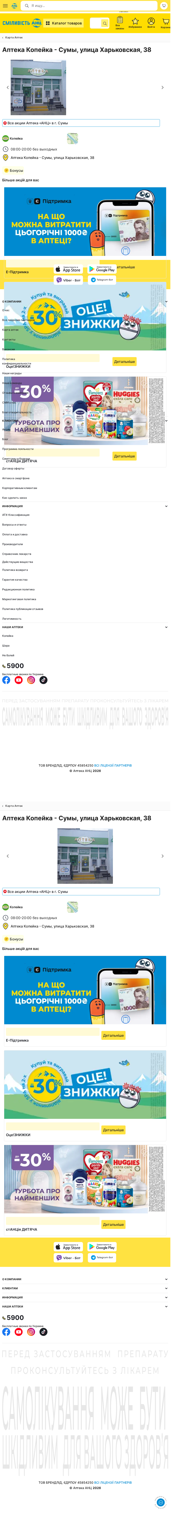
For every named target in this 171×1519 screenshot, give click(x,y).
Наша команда (12, 383)
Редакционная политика (18, 589)
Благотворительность (17, 412)
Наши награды (12, 373)
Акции (6, 429)
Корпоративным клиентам (19, 488)
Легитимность (12, 618)
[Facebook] (6, 680)
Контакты (8, 339)
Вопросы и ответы (14, 524)
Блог (5, 439)
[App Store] (68, 269)
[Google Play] (102, 269)
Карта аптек (10, 329)
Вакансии (8, 349)
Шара (6, 645)
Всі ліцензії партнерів (113, 765)
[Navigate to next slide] (162, 87)
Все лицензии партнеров (18, 320)
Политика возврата (15, 570)
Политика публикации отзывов (22, 609)
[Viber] (68, 280)
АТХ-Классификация (15, 514)
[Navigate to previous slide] (7, 87)
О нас (6, 310)
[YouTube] (19, 680)
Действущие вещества (17, 562)
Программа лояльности (17, 449)
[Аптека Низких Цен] (22, 23)
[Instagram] (31, 680)
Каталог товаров (67, 23)
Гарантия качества (15, 579)
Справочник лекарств (16, 554)
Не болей (8, 655)
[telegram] (102, 280)
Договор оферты (13, 468)
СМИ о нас (9, 402)
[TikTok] (43, 680)
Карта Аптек (14, 37)
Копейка (7, 635)
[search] (104, 23)
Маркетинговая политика (19, 599)
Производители (12, 544)
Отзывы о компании (15, 392)
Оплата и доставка (15, 534)
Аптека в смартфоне (15, 478)
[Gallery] (85, 87)
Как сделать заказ (14, 497)
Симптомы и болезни (16, 458)
